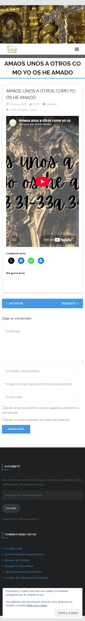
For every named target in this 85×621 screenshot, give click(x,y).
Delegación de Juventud (19, 566)
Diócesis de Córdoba (17, 560)
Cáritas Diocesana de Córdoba (23, 571)
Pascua (33, 109)
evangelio (51, 104)
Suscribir (11, 508)
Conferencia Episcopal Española (24, 554)
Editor (36, 104)
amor (12, 109)
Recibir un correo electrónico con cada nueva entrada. (37, 420)
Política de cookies (36, 605)
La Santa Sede (13, 548)
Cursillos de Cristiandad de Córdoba (26, 577)
